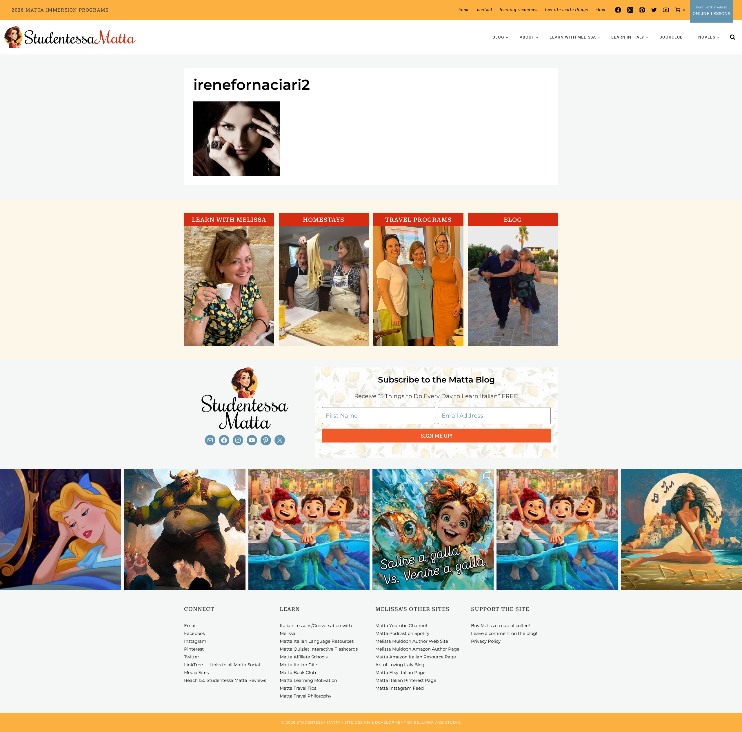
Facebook (194, 633)
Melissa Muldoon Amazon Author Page (417, 649)
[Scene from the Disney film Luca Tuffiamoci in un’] (309, 529)
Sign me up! (436, 435)
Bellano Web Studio (437, 722)
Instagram (195, 641)
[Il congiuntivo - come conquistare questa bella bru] (184, 529)
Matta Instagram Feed (399, 688)
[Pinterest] (642, 10)
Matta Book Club (298, 672)
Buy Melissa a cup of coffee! (500, 625)
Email (190, 625)
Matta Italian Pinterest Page (405, 680)
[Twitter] (654, 10)
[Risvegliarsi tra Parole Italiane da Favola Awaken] (60, 529)
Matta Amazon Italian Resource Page (415, 657)
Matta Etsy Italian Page (400, 672)
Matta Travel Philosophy (305, 696)
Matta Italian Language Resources (317, 641)
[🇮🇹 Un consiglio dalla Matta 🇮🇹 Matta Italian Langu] (433, 529)
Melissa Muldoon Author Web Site (411, 641)
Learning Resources (518, 9)
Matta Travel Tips (298, 688)
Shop (600, 9)
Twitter (191, 657)
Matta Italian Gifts (299, 664)
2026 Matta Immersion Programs (60, 10)
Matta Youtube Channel (401, 625)
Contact (484, 9)
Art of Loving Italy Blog (399, 664)
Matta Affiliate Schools (304, 657)
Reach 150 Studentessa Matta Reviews (225, 680)
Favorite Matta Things (566, 9)
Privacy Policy (486, 641)
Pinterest (194, 649)
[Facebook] (618, 10)
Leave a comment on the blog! (504, 633)
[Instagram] (630, 10)
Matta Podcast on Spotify (402, 633)
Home (464, 9)
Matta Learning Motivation (308, 680)
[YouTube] (666, 10)
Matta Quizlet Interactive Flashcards (319, 649)
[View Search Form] (733, 37)
